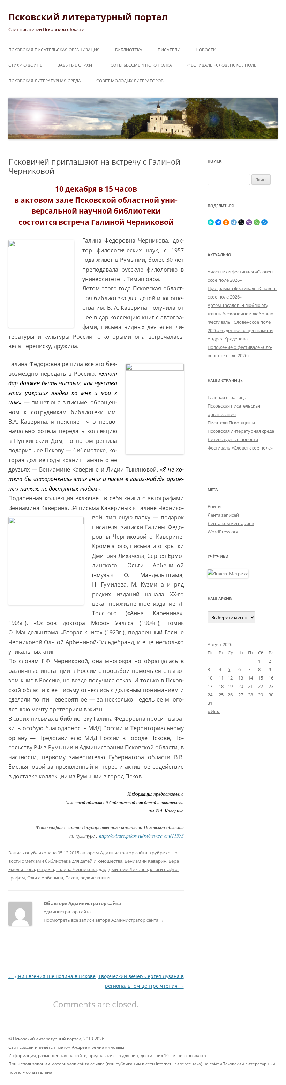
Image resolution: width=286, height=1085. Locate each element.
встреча (45, 869)
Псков (71, 878)
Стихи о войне (25, 65)
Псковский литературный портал (88, 16)
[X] (241, 222)
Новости (206, 50)
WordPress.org (223, 532)
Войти (214, 506)
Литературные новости (233, 439)
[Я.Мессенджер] (211, 222)
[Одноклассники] (226, 222)
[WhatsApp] (257, 222)
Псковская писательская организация (54, 50)
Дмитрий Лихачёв (128, 869)
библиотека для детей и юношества (83, 861)
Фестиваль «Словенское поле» (222, 65)
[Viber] (249, 222)
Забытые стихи (75, 65)
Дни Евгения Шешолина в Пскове (52, 976)
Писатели (169, 50)
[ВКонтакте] (218, 222)
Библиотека (128, 50)
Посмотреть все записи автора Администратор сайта (104, 920)
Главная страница (227, 397)
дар (102, 869)
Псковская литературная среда (44, 81)
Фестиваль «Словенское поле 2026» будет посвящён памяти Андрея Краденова (240, 330)
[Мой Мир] (264, 222)
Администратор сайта (123, 852)
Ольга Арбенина (45, 878)
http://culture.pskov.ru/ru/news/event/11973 (141, 835)
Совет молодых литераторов (130, 81)
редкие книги (95, 878)
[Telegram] (234, 222)
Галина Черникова (76, 869)
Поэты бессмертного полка (139, 65)
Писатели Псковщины (231, 422)
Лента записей (223, 515)
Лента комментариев (231, 523)
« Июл (214, 711)
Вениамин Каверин (145, 861)
